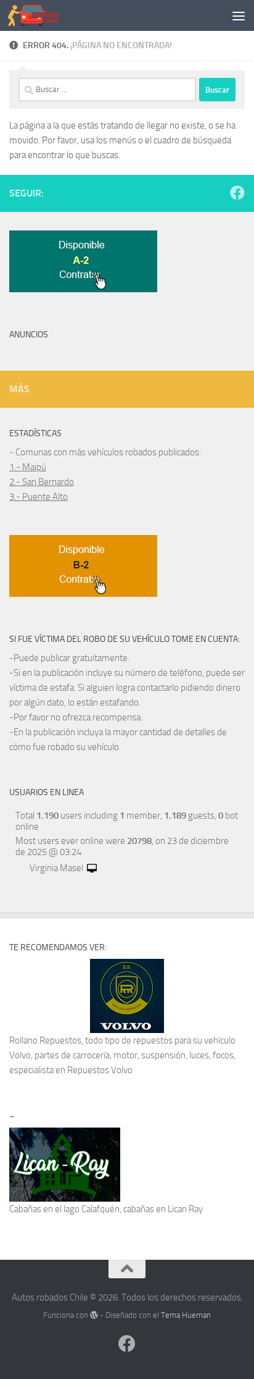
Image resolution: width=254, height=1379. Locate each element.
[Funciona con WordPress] (94, 1315)
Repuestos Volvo (100, 1070)
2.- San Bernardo (41, 481)
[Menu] (238, 15)
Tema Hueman (186, 1315)
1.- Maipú (27, 467)
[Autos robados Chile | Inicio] (42, 15)
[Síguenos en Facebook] (237, 192)
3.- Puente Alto (38, 496)
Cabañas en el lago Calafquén (64, 1209)
